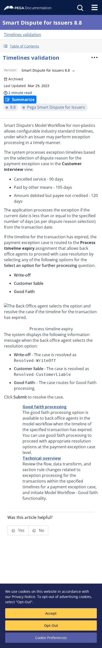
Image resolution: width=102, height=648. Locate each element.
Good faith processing (45, 406)
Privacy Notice (23, 596)
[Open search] (80, 7)
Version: (10, 70)
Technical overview (42, 458)
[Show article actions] (94, 57)
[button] (51, 46)
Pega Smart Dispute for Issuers (56, 107)
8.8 (13, 107)
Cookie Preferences (51, 637)
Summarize (23, 99)
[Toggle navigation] (95, 7)
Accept (51, 613)
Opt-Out (51, 625)
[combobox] (47, 70)
